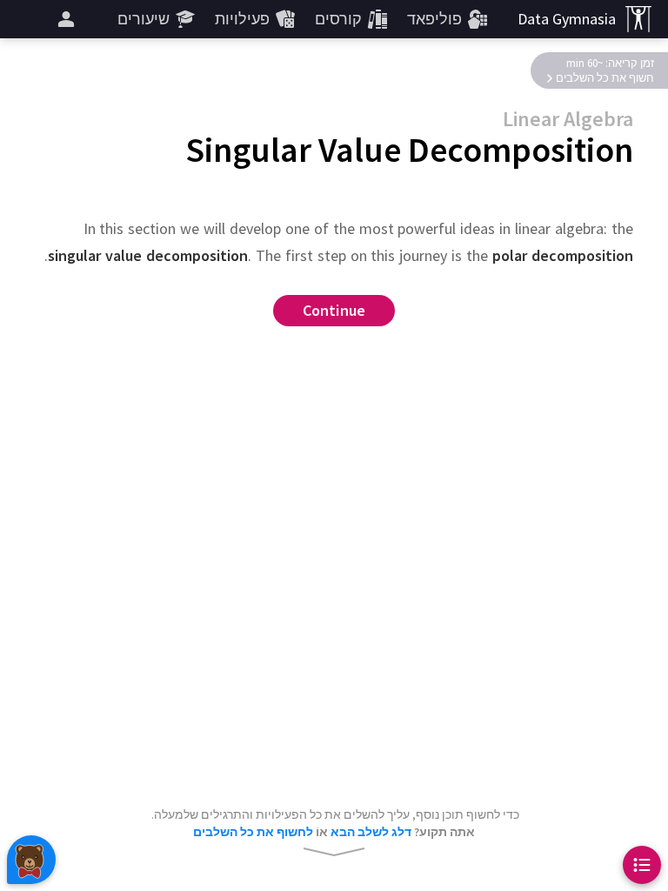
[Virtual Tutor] (31, 859)
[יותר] (66, 19)
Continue (334, 311)
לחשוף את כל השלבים (253, 832)
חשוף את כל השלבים (605, 77)
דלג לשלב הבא (371, 832)
